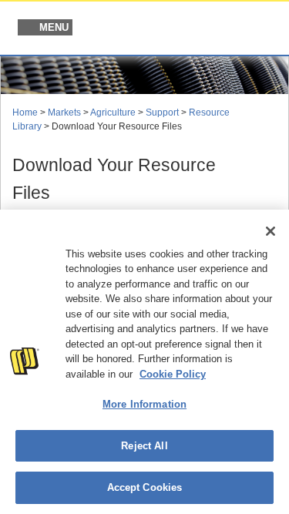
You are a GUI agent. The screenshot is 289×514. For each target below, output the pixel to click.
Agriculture (113, 112)
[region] (144, 362)
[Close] (270, 231)
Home (25, 112)
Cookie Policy (172, 374)
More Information (144, 404)
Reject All (144, 446)
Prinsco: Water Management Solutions (198, 29)
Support (162, 112)
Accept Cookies (145, 487)
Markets (64, 112)
